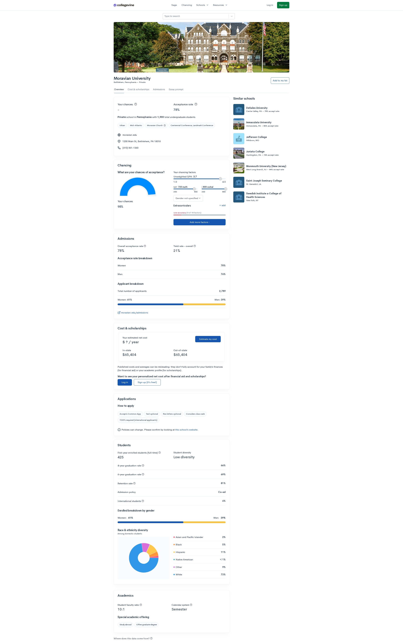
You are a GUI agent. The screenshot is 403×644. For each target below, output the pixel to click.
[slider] (220, 178)
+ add (222, 205)
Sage (174, 4)
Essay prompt (176, 89)
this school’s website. (186, 429)
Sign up (283, 4)
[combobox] (164, 16)
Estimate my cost (208, 339)
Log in (270, 4)
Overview (119, 89)
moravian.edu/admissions (134, 312)
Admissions (159, 89)
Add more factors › (200, 222)
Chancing (187, 4)
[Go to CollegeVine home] (124, 5)
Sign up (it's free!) (147, 382)
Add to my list (280, 80)
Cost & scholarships (138, 89)
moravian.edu (129, 134)
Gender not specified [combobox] (187, 198)
